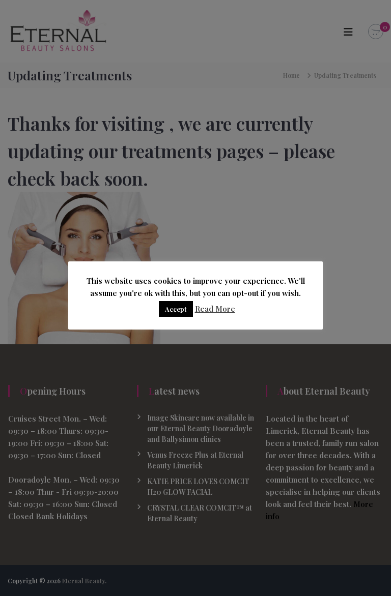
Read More (215, 309)
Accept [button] (176, 309)
